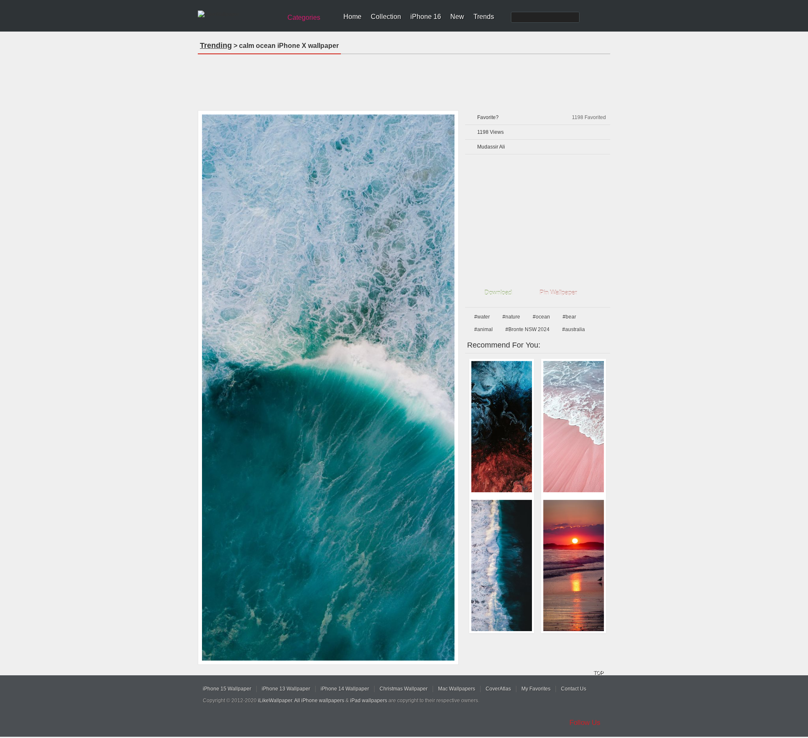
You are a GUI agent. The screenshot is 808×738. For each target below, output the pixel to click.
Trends (483, 16)
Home (352, 16)
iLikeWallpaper (275, 700)
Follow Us (585, 723)
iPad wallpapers (368, 700)
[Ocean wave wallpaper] (501, 565)
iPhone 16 (425, 16)
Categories (303, 17)
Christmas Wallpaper (404, 689)
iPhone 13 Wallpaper (286, 689)
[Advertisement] (404, 79)
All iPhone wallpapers (319, 700)
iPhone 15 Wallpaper (227, 689)
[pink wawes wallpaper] (573, 426)
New (457, 16)
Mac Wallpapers (456, 689)
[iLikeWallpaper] (239, 14)
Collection (386, 16)
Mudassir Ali (491, 147)
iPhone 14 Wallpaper (345, 689)
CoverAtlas (498, 689)
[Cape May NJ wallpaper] (573, 565)
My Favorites (535, 689)
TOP (598, 673)
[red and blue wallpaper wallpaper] (501, 426)
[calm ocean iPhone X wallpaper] (328, 387)
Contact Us (573, 689)
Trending (216, 45)
